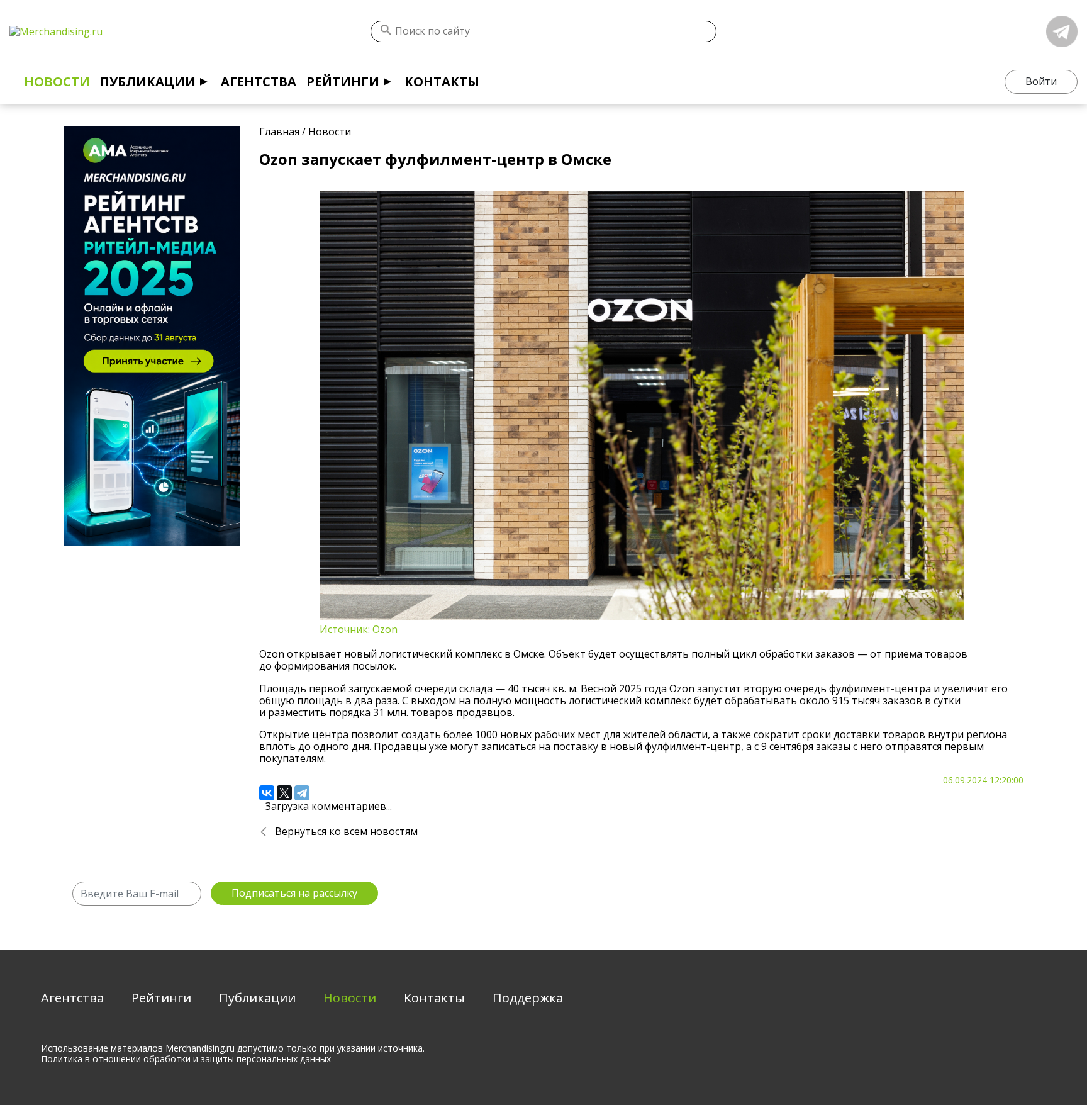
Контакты (441, 81)
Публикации (148, 81)
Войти (1041, 81)
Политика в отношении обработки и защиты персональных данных (186, 1059)
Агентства (258, 81)
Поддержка (528, 997)
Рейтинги (342, 81)
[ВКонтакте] (266, 792)
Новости (57, 81)
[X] (284, 792)
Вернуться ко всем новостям (346, 831)
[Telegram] (301, 792)
